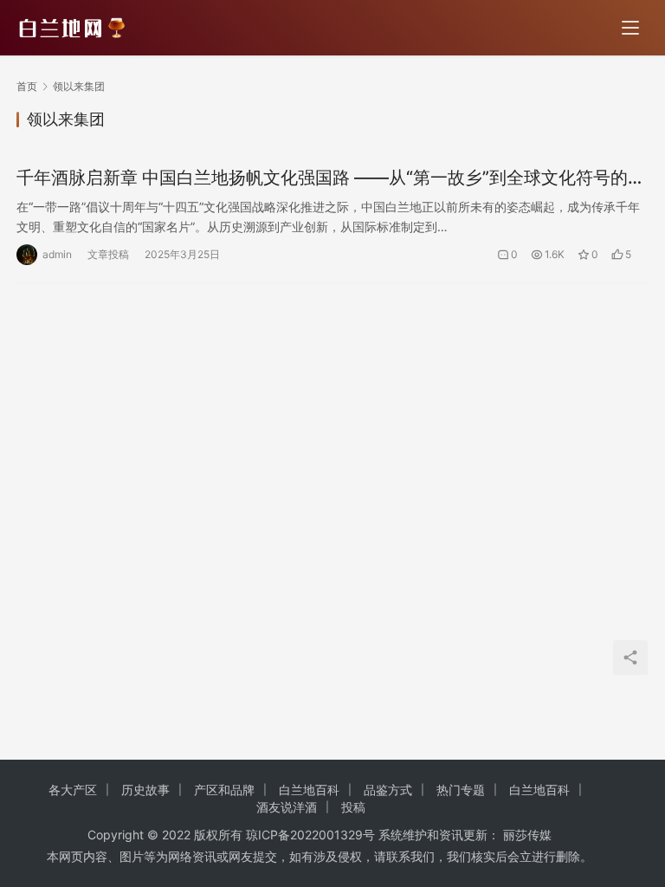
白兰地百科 (309, 789)
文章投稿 (108, 254)
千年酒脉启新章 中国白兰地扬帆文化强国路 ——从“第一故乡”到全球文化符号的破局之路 (330, 178)
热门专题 (460, 789)
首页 (26, 86)
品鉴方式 (388, 789)
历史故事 (145, 789)
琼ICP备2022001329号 (310, 834)
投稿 (353, 807)
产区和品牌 (224, 789)
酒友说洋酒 (286, 807)
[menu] (630, 27)
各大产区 (72, 789)
